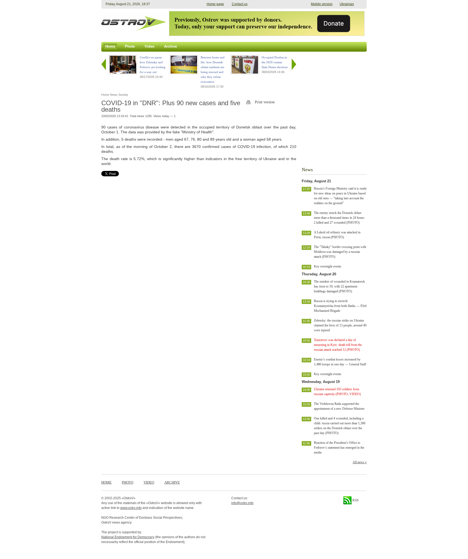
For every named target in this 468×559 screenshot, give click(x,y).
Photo (127, 482)
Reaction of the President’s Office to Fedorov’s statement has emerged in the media (339, 447)
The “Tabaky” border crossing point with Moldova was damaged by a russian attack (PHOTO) (340, 252)
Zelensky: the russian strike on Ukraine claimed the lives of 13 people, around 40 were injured (340, 325)
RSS (355, 500)
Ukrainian (347, 4)
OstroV (128, 498)
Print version (265, 102)
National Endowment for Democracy (127, 537)
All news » (360, 462)
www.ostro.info (131, 508)
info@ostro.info (242, 503)
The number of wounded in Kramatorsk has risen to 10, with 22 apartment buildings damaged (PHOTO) (339, 286)
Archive (172, 482)
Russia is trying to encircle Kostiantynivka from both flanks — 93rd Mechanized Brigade (340, 306)
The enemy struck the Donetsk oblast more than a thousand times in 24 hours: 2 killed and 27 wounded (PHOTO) (339, 217)
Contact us (240, 4)
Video (149, 482)
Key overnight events (327, 266)
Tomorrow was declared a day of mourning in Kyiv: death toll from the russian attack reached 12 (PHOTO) (338, 345)
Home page (215, 4)
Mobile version (322, 4)
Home (106, 482)
